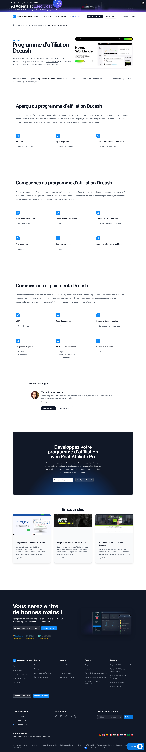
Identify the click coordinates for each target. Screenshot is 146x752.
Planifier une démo (83, 480)
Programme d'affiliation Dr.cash (57, 25)
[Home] (14, 25)
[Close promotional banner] (143, 3)
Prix (60, 669)
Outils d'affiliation (115, 686)
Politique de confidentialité (85, 745)
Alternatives (16, 682)
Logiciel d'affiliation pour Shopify (120, 665)
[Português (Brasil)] (128, 735)
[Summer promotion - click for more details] (73, 6)
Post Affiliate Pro (53, 469)
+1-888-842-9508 (22, 720)
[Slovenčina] (132, 735)
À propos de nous (65, 665)
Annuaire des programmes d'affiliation (31, 25)
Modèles (87, 669)
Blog (86, 665)
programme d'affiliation (45, 79)
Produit (36, 16)
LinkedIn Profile (63, 408)
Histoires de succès (65, 673)
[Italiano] (118, 735)
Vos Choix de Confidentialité (97, 748)
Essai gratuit (110, 16)
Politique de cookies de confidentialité (109, 745)
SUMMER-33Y (40, 10)
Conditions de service (50, 745)
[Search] (84, 16)
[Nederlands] (121, 735)
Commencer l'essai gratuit (63, 480)
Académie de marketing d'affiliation (96, 673)
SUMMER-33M (21, 10)
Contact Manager (48, 408)
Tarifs (14, 666)
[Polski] (125, 735)
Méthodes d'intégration (20, 674)
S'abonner (128, 717)
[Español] (107, 735)
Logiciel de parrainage (117, 682)
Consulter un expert (95, 16)
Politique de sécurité (66, 745)
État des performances (41, 677)
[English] (103, 735)
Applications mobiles (19, 678)
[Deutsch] (100, 735)
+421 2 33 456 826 (22, 716)
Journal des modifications (42, 673)
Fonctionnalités (17, 670)
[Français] (111, 735)
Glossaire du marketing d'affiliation (96, 677)
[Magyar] (114, 735)
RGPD (127, 745)
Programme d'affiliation (66, 677)
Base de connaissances (41, 665)
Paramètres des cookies (73, 748)
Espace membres (39, 669)
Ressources (47, 16)
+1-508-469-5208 (22, 724)
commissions (52, 61)
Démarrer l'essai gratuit (22, 695)
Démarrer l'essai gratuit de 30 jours (26, 628)
